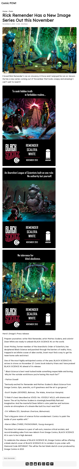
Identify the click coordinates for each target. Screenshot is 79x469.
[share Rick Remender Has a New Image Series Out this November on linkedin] (31, 463)
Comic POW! (8, 3)
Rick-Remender (9, 458)
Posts (11, 11)
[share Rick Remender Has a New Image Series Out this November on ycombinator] (51, 463)
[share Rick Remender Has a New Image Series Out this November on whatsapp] (43, 463)
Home (4, 11)
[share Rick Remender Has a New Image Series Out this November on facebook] (39, 463)
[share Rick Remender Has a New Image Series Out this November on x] (27, 463)
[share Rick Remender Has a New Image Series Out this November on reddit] (35, 463)
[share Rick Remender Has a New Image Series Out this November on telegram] (47, 463)
